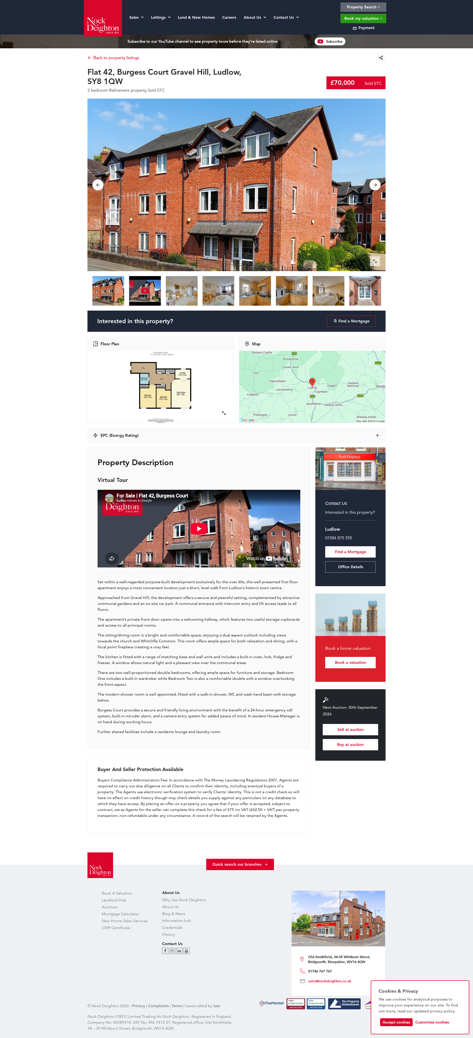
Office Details (350, 566)
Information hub (176, 920)
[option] (236, 185)
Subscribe (334, 41)
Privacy (138, 1005)
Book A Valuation (117, 893)
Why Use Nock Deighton (184, 899)
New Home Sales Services (125, 920)
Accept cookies (396, 1022)
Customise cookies (432, 1022)
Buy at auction (350, 744)
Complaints (158, 1005)
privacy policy (442, 1011)
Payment (365, 27)
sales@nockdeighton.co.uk (329, 981)
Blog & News (173, 913)
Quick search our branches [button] (240, 864)
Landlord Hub (114, 900)
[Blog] (165, 951)
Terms (177, 1005)
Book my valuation (362, 18)
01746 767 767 (320, 971)
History (168, 934)
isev (216, 1005)
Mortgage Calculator (120, 914)
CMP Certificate (116, 927)
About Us (170, 906)
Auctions (110, 907)
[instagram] (172, 951)
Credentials (172, 927)
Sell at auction (351, 729)
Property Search (362, 7)
